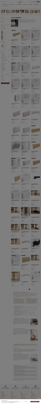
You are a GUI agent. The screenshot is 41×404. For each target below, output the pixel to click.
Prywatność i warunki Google (11, 402)
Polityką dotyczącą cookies (14, 401)
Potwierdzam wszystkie (35, 401)
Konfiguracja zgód (25, 401)
